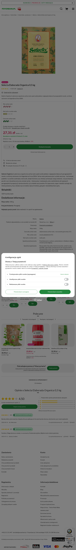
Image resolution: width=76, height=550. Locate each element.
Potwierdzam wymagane (21, 292)
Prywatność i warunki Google (39, 268)
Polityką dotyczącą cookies (50, 264)
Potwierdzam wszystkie (55, 292)
